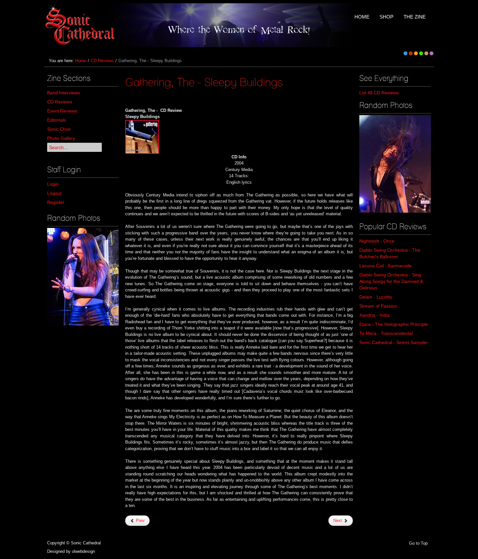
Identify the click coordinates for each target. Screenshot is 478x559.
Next (338, 520)
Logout (54, 193)
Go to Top (418, 543)
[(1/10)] (395, 164)
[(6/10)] (83, 277)
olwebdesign (83, 551)
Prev (140, 520)
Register (55, 202)
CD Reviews (102, 60)
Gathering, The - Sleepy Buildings (204, 82)
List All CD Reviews (379, 92)
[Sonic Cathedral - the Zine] (81, 25)
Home (80, 60)
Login (53, 184)
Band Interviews (63, 92)
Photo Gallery (61, 138)
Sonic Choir (59, 129)
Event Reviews (62, 110)
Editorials (56, 120)
